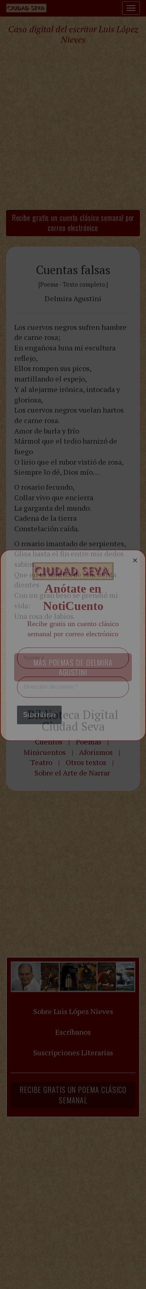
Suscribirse (39, 714)
